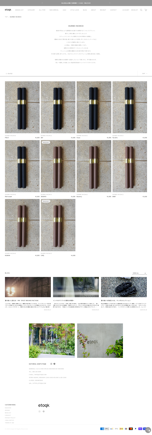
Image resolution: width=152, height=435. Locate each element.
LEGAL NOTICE (9, 420)
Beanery (79, 196)
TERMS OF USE (9, 422)
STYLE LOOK (74, 10)
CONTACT (113, 10)
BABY (114, 196)
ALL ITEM (42, 10)
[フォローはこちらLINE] (54, 364)
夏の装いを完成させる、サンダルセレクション (116, 300)
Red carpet (8, 196)
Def (42, 137)
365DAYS (43, 196)
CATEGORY (31, 10)
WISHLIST (134, 10)
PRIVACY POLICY (10, 418)
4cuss (78, 137)
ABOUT (93, 10)
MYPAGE (7, 410)
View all (136, 273)
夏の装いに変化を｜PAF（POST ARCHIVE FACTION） (22, 300)
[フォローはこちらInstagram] (51, 364)
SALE (64, 10)
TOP (6, 17)
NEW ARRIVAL (54, 10)
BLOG (85, 10)
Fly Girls (115, 137)
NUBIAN (7, 255)
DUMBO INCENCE (15, 17)
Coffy (42, 255)
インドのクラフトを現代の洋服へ (63, 300)
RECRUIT (103, 10)
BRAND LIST (19, 10)
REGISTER (8, 408)
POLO (7, 137)
